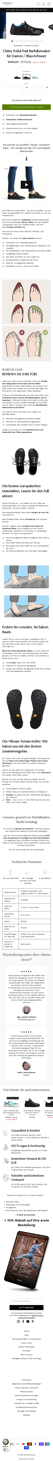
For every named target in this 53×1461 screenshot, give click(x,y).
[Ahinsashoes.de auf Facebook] (23, 1321)
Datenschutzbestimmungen (26, 1395)
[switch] (5, 1449)
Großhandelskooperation (26, 1407)
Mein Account (26, 1355)
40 (34, 87)
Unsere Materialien (26, 1347)
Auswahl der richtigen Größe (26, 1403)
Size (26, 83)
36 (6, 87)
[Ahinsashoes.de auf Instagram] (18, 1321)
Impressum (26, 1380)
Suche (26, 1331)
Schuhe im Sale (31, 46)
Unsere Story (26, 1343)
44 (30, 94)
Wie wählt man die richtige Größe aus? (26, 100)
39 (27, 87)
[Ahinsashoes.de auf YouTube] (27, 1321)
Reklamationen (26, 1392)
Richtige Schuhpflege (26, 1411)
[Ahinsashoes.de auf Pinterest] (32, 1321)
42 (47, 87)
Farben (26, 71)
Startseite (18, 46)
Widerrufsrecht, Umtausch (26, 1388)
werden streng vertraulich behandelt (30, 1316)
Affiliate (26, 1415)
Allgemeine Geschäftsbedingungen (26, 1384)
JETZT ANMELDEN (26, 1307)
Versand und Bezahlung (26, 1399)
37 (13, 87)
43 (23, 94)
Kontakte (26, 1351)
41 (40, 87)
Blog (26, 1335)
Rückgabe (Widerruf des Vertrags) (26, 1358)
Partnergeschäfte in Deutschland (26, 1339)
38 (20, 87)
